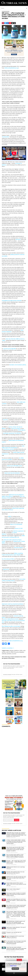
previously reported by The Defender (12, 433)
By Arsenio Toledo (14, 909)
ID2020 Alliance (21, 430)
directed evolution (18, 547)
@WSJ (9, 516)
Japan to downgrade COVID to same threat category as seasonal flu (15, 937)
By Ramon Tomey (14, 938)
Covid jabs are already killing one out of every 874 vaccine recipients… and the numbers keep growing (16, 900)
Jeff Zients (18, 239)
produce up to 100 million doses (14, 465)
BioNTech (16, 650)
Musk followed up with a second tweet (11, 626)
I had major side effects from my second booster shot (13, 620)
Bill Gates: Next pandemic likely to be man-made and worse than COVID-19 (15, 872)
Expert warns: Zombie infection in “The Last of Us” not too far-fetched (16, 928)
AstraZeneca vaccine (9, 449)
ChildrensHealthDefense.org (11, 68)
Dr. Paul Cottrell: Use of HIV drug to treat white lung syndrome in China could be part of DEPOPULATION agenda (16, 942)
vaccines (14, 653)
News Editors (10, 20)
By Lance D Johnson (14, 852)
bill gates (11, 650)
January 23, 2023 (19, 528)
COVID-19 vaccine (14, 652)
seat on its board (16, 428)
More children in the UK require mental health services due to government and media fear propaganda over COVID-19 (16, 906)
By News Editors (13, 864)
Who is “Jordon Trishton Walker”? (13, 889)
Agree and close (15, 968)
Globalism (21, 652)
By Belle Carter (13, 874)
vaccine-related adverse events (10, 619)
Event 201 (5, 419)
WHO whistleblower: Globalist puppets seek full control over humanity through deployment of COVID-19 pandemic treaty (15, 922)
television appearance (18, 531)
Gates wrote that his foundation (12, 473)
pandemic (9, 653)
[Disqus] (14, 744)
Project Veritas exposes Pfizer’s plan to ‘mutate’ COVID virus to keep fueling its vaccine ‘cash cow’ (16, 884)
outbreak (4, 653)
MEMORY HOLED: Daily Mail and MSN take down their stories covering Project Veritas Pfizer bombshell (16, 878)
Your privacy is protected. (7, 674)
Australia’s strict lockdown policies (18, 364)
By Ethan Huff (13, 837)
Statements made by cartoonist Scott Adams (12, 604)
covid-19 (8, 652)
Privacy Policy (13, 965)
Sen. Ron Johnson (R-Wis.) (8, 559)
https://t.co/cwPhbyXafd (16, 524)
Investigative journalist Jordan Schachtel (11, 300)
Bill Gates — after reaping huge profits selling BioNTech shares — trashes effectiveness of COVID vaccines (16, 862)
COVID (20, 650)
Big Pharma (6, 569)
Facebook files (5, 136)
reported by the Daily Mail (9, 348)
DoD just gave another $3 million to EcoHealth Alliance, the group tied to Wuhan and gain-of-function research (16, 894)
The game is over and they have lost (13, 932)
